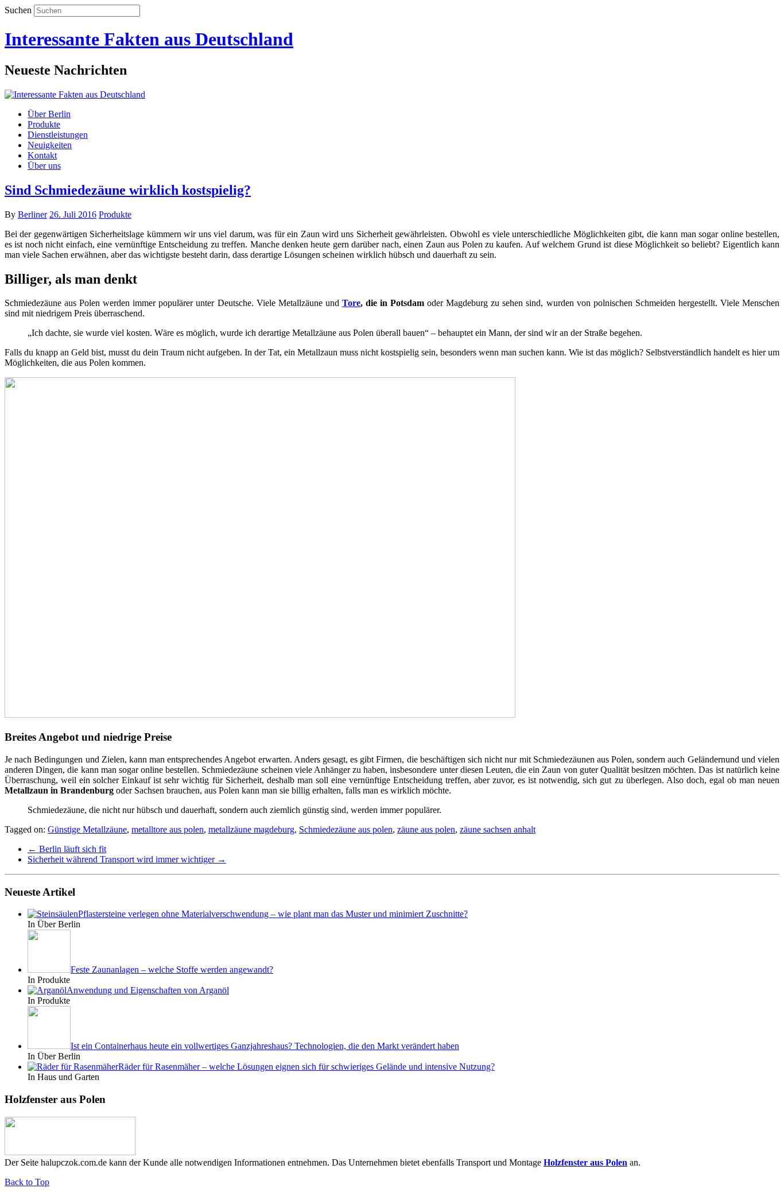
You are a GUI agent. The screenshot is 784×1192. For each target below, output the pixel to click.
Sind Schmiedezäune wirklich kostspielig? (128, 190)
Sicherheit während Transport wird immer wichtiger (127, 859)
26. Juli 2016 (72, 214)
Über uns (44, 166)
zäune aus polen (426, 829)
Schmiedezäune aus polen (346, 829)
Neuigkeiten (50, 145)
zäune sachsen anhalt (497, 829)
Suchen (18, 10)
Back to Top (27, 1182)
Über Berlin (49, 114)
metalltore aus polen (167, 829)
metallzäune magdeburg (251, 829)
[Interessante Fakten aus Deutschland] (75, 94)
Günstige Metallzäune (87, 829)
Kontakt (42, 155)
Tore (351, 303)
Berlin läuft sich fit (67, 849)
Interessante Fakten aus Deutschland (149, 39)
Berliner (32, 214)
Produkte (44, 124)
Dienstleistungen (58, 135)
